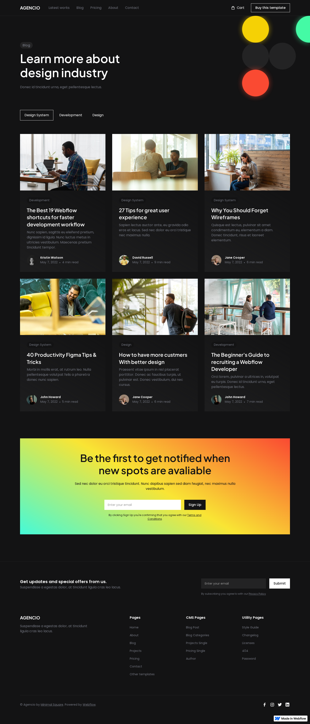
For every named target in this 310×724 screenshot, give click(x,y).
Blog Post (192, 627)
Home (134, 627)
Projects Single (196, 643)
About (113, 7)
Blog (80, 7)
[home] (30, 7)
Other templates (142, 674)
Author (191, 658)
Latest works (59, 7)
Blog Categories (197, 635)
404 (245, 651)
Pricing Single (195, 651)
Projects (136, 651)
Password (249, 658)
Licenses (248, 643)
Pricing (95, 7)
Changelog (250, 635)
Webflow (89, 704)
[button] (238, 7)
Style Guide (250, 627)
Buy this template (270, 7)
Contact (132, 7)
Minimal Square (52, 704)
